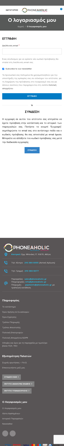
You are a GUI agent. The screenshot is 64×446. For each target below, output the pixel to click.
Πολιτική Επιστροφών (12, 332)
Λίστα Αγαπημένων (11, 413)
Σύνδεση (32, 150)
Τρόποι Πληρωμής (11, 322)
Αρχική (21, 26)
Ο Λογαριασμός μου (11, 408)
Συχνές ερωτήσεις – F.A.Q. (14, 362)
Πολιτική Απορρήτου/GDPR (15, 338)
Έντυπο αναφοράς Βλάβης (17, 384)
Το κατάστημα (9, 306)
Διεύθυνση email (10, 45)
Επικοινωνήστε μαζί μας (13, 367)
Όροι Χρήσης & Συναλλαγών (15, 312)
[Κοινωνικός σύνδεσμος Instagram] (34, 2)
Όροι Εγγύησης (9, 317)
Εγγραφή (32, 96)
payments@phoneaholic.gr (38, 285)
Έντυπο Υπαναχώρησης (16, 391)
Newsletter (7, 424)
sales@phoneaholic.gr (35, 279)
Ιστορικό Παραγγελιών (12, 418)
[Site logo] (35, 10)
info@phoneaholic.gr (35, 282)
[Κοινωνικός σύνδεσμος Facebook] (30, 2)
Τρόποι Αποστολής (11, 327)
